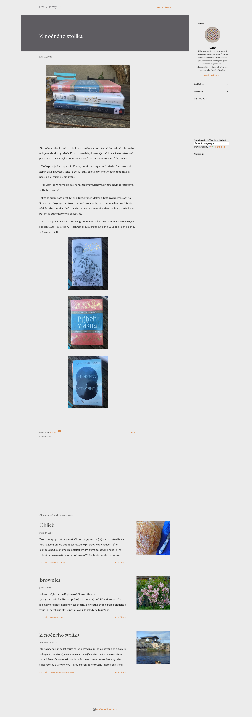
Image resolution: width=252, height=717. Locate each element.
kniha (53, 432)
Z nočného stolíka (59, 634)
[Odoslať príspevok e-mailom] (59, 432)
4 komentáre (56, 617)
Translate (219, 146)
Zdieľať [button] (132, 432)
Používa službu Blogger (106, 709)
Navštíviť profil (212, 75)
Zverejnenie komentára (62, 672)
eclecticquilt (51, 7)
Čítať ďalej (121, 563)
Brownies (49, 579)
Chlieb (47, 525)
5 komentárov (57, 563)
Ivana (212, 48)
